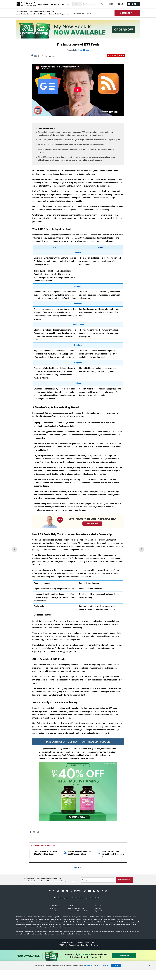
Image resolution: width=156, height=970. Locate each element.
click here (51, 931)
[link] (32, 56)
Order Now (124, 955)
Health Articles (54, 911)
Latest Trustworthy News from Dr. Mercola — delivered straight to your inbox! (50, 881)
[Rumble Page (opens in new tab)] (98, 891)
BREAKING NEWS (43, 4)
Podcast (98, 908)
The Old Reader (78, 324)
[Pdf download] (42, 55)
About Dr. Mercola (55, 906)
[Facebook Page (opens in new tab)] (49, 891)
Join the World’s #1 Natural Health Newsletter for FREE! (35, 11)
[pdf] (37, 836)
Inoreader (78, 286)
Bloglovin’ (78, 362)
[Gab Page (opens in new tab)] (67, 891)
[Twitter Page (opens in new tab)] (58, 891)
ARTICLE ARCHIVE (57, 4)
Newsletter (99, 906)
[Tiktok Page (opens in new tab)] (84, 891)
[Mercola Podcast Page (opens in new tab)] (102, 891)
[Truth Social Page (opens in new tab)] (71, 891)
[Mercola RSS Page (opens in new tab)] (106, 891)
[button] (127, 13)
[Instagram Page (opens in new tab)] (54, 891)
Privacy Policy (88, 965)
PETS (67, 4)
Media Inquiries (73, 906)
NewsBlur (78, 303)
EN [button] (112, 4)
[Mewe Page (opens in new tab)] (77, 891)
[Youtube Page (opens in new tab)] (89, 891)
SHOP (135, 4)
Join (82, 867)
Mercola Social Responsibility (78, 911)
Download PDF (92, 524)
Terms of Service (102, 965)
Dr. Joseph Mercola (82, 50)
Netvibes (78, 345)
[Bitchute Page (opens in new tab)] (94, 891)
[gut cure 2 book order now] (78, 38)
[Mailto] (33, 836)
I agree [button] (116, 965)
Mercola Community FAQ (76, 908)
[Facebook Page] (30, 836)
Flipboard (78, 383)
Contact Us (52, 908)
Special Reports (100, 911)
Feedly (78, 252)
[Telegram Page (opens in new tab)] (62, 891)
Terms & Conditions (69, 942)
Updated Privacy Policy (86, 942)
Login (74, 867)
